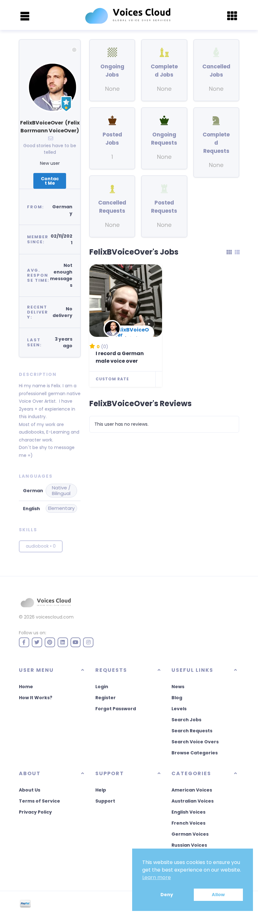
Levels (179, 709)
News (177, 686)
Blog (176, 697)
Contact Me (50, 181)
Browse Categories (194, 753)
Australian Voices (192, 801)
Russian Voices (189, 845)
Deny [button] (166, 894)
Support (105, 801)
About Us (29, 790)
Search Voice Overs (195, 742)
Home (26, 686)
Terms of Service (39, 801)
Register (105, 697)
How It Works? (35, 697)
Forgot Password (115, 709)
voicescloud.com (55, 617)
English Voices (188, 812)
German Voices (190, 834)
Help (100, 790)
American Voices (191, 790)
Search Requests (191, 731)
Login (101, 686)
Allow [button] (218, 894)
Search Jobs (186, 720)
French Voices (188, 823)
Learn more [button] (156, 877)
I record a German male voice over (120, 357)
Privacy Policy (35, 812)
